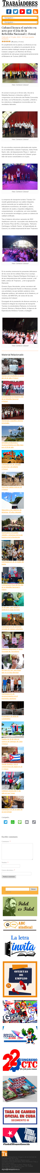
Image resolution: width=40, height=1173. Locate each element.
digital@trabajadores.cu (11, 1169)
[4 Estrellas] (8, 41)
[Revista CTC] (20, 1102)
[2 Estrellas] (4, 41)
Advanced (8, 891)
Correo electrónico (8, 870)
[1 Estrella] (2, 41)
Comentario (6, 841)
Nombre (5, 862)
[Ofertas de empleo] (20, 979)
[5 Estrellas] (10, 41)
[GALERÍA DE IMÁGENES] (20, 1022)
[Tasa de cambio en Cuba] (20, 1123)
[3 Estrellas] (6, 41)
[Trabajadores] (4, 1153)
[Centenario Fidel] (20, 915)
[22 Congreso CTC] (20, 1071)
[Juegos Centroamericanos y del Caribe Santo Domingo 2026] (20, 1045)
